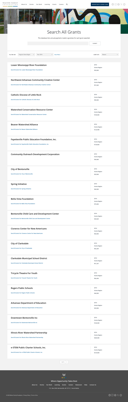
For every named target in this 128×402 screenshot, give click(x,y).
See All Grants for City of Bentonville (22, 174)
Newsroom (78, 385)
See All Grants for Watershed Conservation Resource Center (29, 114)
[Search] (67, 4)
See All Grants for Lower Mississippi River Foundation (27, 70)
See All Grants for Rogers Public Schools (23, 293)
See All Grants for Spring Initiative (21, 189)
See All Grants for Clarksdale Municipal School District (27, 263)
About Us (24, 4)
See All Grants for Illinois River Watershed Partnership (27, 337)
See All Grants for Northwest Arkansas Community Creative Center (31, 85)
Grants (54, 4)
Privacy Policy (27, 395)
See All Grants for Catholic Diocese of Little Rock (25, 99)
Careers (61, 4)
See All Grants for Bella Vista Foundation (23, 203)
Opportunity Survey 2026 (100, 4)
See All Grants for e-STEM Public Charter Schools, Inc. (27, 352)
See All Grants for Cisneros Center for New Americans (27, 233)
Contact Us (93, 385)
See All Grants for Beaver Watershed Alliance (24, 129)
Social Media (75, 388)
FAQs (85, 385)
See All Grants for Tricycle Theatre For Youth (24, 278)
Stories (31, 4)
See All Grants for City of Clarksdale (21, 248)
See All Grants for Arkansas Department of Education (26, 308)
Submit (95, 43)
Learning (47, 4)
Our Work (39, 4)
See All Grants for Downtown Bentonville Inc (24, 322)
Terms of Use (34, 395)
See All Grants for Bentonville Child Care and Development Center (30, 218)
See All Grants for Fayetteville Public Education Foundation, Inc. (30, 144)
